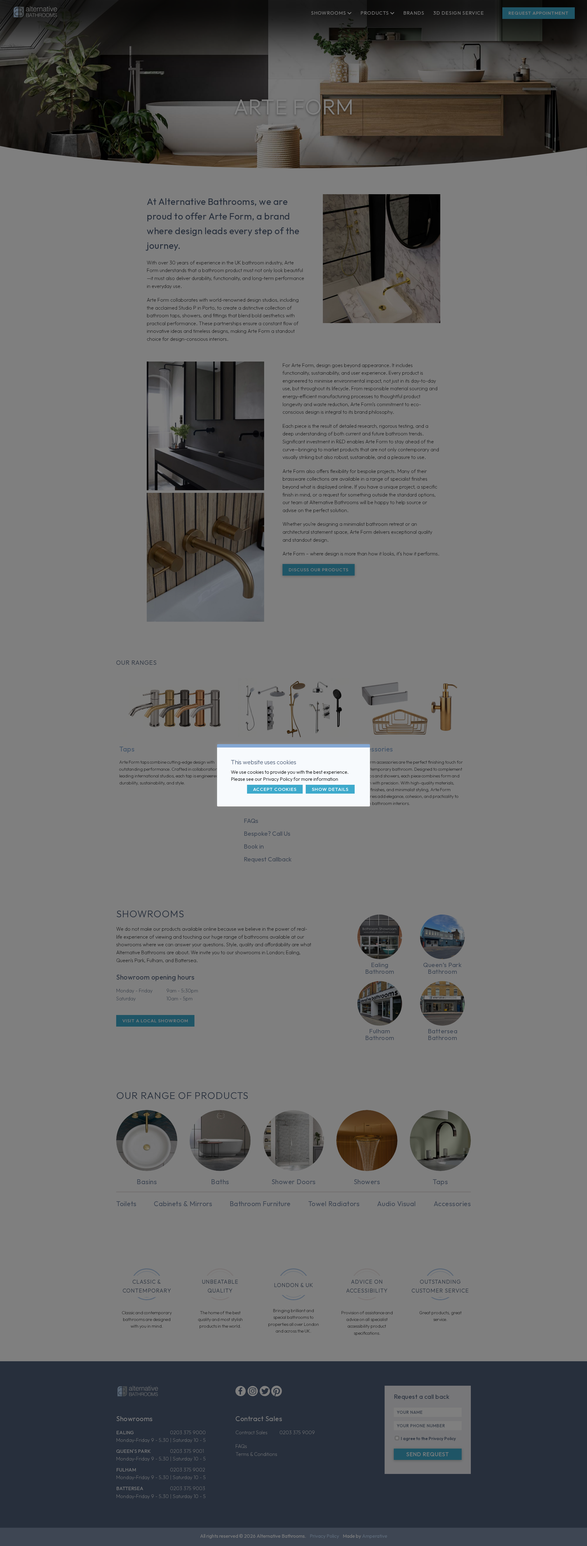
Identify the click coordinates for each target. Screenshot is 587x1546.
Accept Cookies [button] (275, 789)
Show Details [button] (330, 789)
